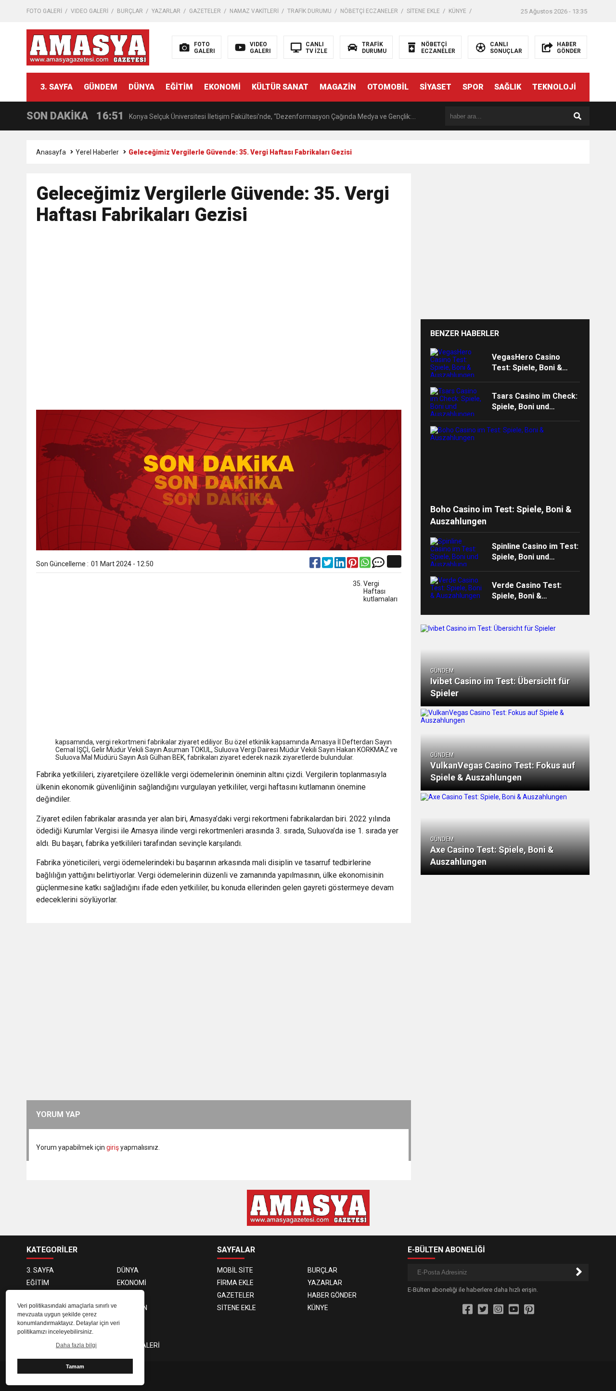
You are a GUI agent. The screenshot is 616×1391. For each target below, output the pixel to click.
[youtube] (514, 1309)
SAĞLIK (507, 86)
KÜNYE (457, 11)
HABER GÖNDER (332, 1295)
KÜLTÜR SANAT (280, 86)
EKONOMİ (222, 86)
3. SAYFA (56, 86)
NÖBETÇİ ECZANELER (369, 11)
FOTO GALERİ (44, 11)
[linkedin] (340, 565)
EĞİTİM (179, 86)
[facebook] (315, 565)
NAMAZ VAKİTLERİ (254, 11)
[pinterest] (353, 565)
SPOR (472, 86)
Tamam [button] (75, 1366)
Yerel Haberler (97, 152)
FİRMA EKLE (235, 1283)
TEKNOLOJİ (554, 86)
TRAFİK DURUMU (309, 11)
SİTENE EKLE (423, 11)
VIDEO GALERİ (89, 11)
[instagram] (498, 1309)
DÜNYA (141, 86)
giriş (112, 1147)
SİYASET (435, 86)
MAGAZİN (338, 86)
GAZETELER (205, 11)
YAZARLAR (166, 11)
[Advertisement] (219, 321)
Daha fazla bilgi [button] (76, 1345)
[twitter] (328, 565)
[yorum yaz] (378, 565)
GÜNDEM (100, 86)
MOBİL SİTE (235, 1270)
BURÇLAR (130, 11)
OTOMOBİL (388, 86)
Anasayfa (51, 152)
